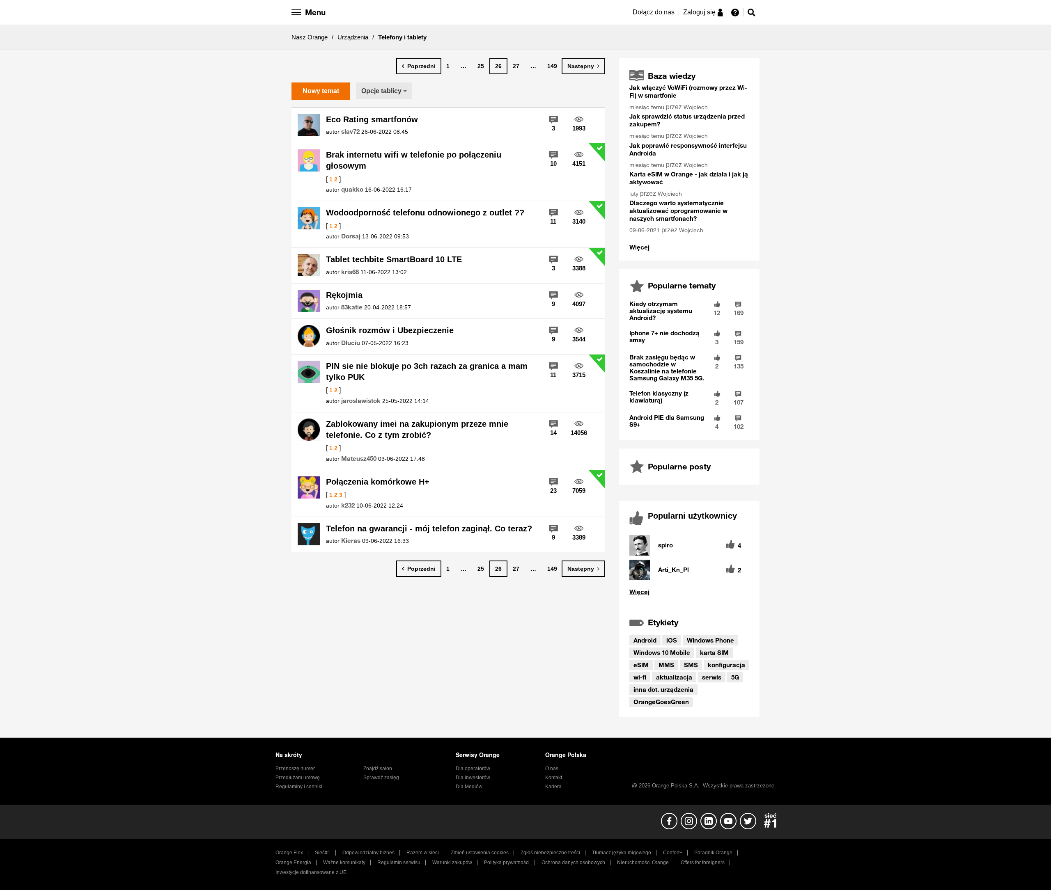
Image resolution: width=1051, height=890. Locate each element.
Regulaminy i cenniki (298, 786)
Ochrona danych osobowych (573, 862)
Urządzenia (352, 37)
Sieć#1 (322, 853)
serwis (711, 677)
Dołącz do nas (654, 12)
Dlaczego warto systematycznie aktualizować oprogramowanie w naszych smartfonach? (678, 210)
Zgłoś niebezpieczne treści (550, 853)
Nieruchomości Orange (643, 862)
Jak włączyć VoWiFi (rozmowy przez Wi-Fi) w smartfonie (688, 91)
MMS (666, 664)
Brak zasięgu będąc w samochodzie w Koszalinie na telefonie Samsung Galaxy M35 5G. (666, 367)
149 (552, 66)
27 (516, 66)
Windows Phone (710, 640)
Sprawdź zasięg (381, 777)
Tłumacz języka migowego (621, 853)
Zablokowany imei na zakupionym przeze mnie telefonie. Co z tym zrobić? (417, 429)
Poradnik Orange (713, 853)
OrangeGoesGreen (661, 701)
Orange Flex (289, 853)
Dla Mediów (469, 786)
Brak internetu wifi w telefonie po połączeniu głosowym (413, 160)
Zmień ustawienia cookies (480, 853)
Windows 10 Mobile (661, 652)
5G (735, 677)
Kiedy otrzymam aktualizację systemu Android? (660, 310)
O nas (551, 768)
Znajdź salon (377, 768)
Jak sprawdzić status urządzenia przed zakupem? (687, 120)
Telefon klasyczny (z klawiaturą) (658, 396)
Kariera (553, 786)
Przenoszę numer (295, 768)
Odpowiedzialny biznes (368, 853)
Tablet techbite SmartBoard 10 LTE (394, 259)
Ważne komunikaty (344, 862)
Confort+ (672, 853)
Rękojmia (344, 295)
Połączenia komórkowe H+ (377, 481)
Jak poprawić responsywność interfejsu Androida (688, 149)
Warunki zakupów (452, 862)
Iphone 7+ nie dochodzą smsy (664, 336)
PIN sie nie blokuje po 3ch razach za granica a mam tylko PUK (427, 371)
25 (480, 66)
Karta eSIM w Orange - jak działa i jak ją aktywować (688, 177)
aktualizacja (674, 677)
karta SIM (714, 652)
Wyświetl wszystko (639, 247)
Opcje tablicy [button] (381, 90)
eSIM (641, 664)
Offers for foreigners (703, 862)
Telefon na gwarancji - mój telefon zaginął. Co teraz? (429, 528)
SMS (691, 664)
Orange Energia (293, 862)
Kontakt (553, 777)
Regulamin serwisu (398, 862)
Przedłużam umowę (297, 777)
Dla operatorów (473, 768)
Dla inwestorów (473, 777)
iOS (671, 640)
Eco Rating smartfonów (372, 119)
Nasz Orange (309, 37)
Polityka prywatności (507, 862)
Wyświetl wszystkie (689, 591)
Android (644, 640)
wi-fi (639, 677)
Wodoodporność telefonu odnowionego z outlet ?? (425, 212)
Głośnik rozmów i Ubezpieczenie (390, 330)
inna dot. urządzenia (663, 689)
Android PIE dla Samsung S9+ (666, 421)
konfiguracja (726, 664)
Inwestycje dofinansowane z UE (311, 872)
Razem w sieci (422, 853)
